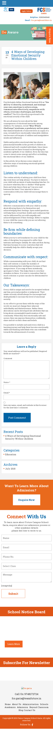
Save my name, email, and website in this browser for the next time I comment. (25, 406)
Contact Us (29, 710)
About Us (16, 704)
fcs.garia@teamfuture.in (41, 20)
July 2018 (10, 468)
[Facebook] (32, 724)
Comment (8, 358)
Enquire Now (26, 499)
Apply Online (26, 11)
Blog (21, 710)
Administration (31, 704)
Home (8, 704)
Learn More (13, 644)
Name (7, 382)
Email (7, 393)
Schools (44, 704)
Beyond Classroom (39, 707)
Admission (22, 707)
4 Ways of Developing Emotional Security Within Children (23, 437)
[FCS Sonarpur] (44, 10)
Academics (10, 707)
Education (10, 454)
